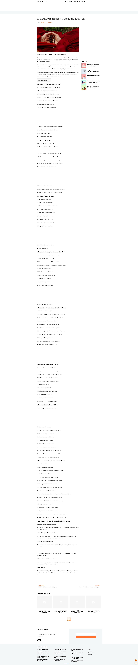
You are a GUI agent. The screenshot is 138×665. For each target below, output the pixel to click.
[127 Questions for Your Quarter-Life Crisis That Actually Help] (44, 602)
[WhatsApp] (100, 23)
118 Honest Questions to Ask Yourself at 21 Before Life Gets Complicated (60, 611)
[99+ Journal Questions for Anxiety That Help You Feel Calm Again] (93, 602)
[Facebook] (93, 23)
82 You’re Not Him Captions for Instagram (48, 586)
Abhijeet (42, 22)
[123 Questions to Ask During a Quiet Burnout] (83, 76)
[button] (99, 1)
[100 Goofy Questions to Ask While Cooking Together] (83, 87)
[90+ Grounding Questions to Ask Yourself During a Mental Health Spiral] (77, 602)
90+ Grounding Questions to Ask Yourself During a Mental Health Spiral (77, 611)
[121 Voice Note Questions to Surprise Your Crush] (83, 65)
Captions (50, 22)
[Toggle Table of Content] (48, 80)
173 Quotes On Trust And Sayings (42, 649)
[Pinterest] (95, 23)
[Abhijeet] (38, 23)
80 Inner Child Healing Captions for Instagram (89, 586)
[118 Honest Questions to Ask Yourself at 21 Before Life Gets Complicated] (60, 602)
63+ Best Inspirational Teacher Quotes (60, 649)
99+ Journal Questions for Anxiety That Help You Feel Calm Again (93, 611)
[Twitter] (97, 23)
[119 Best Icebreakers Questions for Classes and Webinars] (83, 82)
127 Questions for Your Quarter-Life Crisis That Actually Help (44, 611)
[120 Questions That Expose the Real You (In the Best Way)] (83, 71)
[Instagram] (38, 640)
